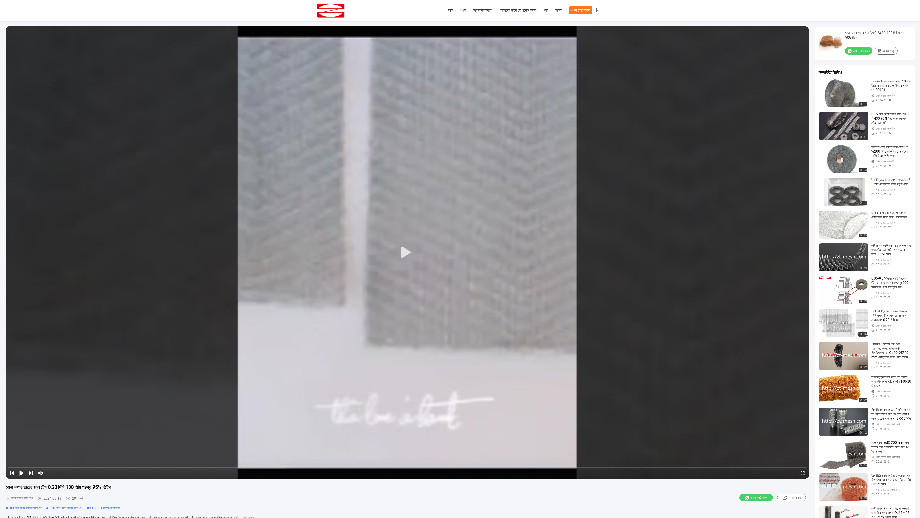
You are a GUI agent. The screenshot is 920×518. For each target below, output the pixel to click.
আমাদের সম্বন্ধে (483, 10)
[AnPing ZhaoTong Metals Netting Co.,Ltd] (342, 10)
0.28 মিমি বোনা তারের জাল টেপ (66, 508)
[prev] (12, 473)
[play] (407, 253)
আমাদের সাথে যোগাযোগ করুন (518, 10)
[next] (31, 473)
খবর (546, 10)
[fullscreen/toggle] (802, 473)
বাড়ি (450, 10)
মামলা (558, 10)
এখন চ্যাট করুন (580, 10)
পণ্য (463, 10)
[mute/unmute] (41, 473)
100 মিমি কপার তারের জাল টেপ (25, 508)
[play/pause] (21, 473)
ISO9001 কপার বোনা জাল (104, 508)
